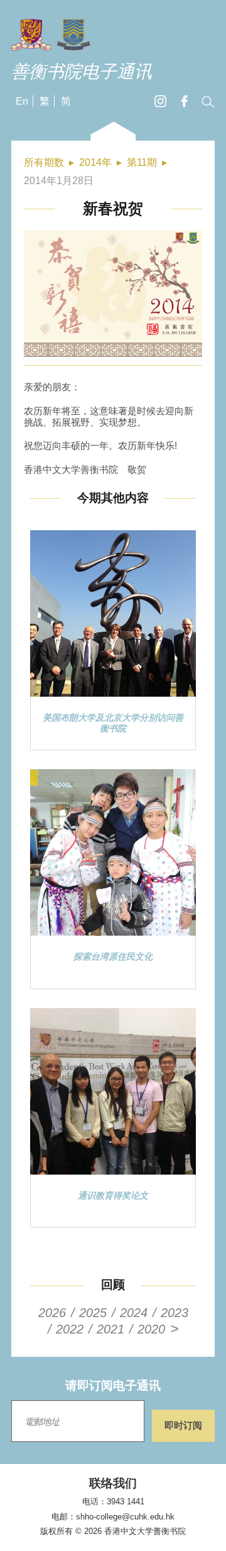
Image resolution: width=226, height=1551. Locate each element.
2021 (110, 1329)
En (22, 101)
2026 (52, 1313)
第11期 (142, 162)
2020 (151, 1329)
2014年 (95, 162)
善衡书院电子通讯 (81, 71)
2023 (174, 1313)
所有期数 (44, 162)
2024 (134, 1313)
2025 (93, 1313)
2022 (69, 1329)
